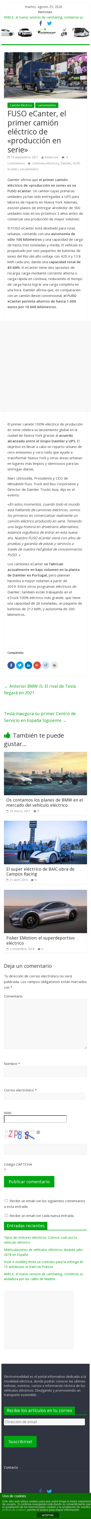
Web (7, 1112)
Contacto (11, 1467)
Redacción (52, 157)
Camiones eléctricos (45, 163)
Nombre (12, 1063)
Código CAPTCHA (18, 1164)
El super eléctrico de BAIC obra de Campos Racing (40, 871)
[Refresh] (38, 1131)
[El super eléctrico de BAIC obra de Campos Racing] (45, 823)
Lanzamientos (47, 105)
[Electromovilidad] (45, 32)
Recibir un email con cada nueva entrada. (42, 1215)
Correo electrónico (20, 1090)
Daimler (66, 163)
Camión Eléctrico (21, 105)
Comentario (13, 996)
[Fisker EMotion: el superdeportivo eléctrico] (45, 892)
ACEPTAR (48, 1515)
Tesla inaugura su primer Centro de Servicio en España (40, 717)
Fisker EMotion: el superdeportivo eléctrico (40, 940)
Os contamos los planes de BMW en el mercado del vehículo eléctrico (44, 802)
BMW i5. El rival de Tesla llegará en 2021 (40, 689)
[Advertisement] (45, 366)
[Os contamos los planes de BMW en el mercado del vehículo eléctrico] (45, 754)
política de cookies (14, 1510)
